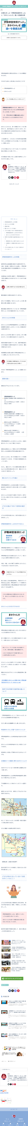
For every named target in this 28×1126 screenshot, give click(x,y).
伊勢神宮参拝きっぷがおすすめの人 (14, 232)
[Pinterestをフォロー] (18, 177)
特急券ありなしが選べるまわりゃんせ (15, 241)
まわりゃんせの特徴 (9, 224)
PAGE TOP (14, 1109)
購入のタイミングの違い (10, 228)
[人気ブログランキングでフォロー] (12, 978)
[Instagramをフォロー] (15, 177)
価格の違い (7, 226)
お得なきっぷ (5, 984)
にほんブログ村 (4, 1092)
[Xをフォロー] (12, 177)
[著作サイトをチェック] (9, 177)
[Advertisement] (14, 55)
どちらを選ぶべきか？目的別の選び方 (13, 230)
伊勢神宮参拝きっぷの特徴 (11, 222)
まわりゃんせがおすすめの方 (13, 234)
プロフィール (7, 1121)
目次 (12, 219)
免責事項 (21, 1119)
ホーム (7, 1119)
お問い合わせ (21, 1121)
